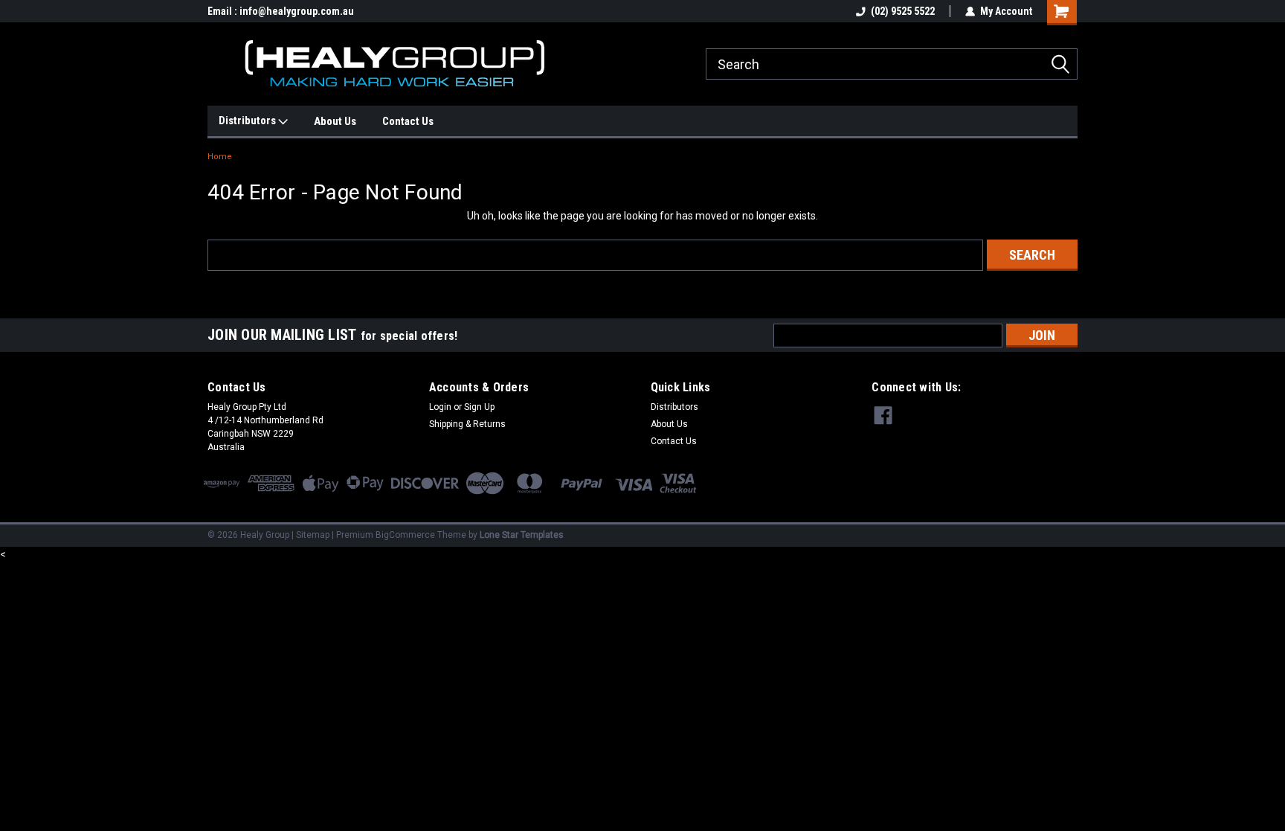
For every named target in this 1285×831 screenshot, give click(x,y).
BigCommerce (405, 535)
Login (440, 407)
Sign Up (479, 407)
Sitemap (312, 535)
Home (219, 156)
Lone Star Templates (522, 535)
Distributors (248, 120)
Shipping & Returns (467, 424)
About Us (335, 121)
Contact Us (408, 121)
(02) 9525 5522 (903, 11)
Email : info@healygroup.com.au (280, 11)
